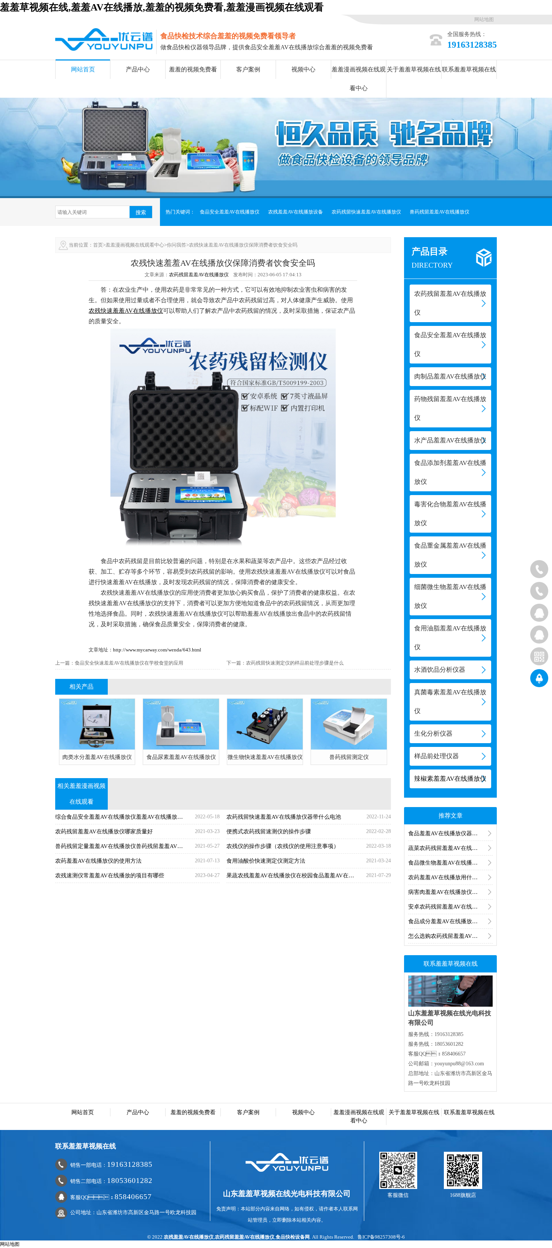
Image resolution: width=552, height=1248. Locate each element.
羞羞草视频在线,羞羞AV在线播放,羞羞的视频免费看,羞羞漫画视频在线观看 (162, 7)
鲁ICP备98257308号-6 (381, 1237)
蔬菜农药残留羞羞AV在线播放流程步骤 (450, 848)
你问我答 (176, 245)
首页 (98, 245)
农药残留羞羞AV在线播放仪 (199, 274)
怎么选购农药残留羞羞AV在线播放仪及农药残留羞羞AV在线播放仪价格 (450, 936)
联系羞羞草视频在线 (469, 69)
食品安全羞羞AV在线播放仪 (229, 212)
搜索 (141, 212)
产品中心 (138, 69)
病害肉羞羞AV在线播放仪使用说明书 (450, 892)
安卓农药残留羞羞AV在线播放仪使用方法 (450, 907)
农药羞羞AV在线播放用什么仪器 (448, 877)
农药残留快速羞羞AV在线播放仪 (366, 212)
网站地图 (484, 19)
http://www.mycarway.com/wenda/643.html (157, 650)
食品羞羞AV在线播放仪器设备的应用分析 (450, 833)
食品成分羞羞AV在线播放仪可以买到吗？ (450, 921)
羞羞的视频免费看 (193, 69)
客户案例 (248, 69)
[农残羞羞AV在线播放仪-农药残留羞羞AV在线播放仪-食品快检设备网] (103, 39)
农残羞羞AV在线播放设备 (295, 212)
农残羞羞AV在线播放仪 (189, 1237)
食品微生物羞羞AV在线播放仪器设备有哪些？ (450, 863)
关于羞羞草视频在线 (414, 69)
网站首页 (83, 69)
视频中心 (303, 69)
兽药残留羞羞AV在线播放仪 (439, 212)
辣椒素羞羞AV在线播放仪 (450, 778)
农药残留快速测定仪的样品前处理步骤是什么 (295, 663)
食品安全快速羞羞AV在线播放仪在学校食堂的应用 (129, 663)
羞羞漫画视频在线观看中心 (359, 78)
